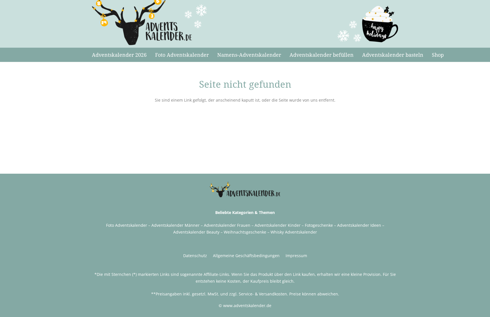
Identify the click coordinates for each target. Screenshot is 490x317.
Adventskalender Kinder (278, 225)
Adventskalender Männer (175, 225)
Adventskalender (353, 225)
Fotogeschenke (319, 225)
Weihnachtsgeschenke (245, 232)
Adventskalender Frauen (227, 225)
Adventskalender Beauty (196, 232)
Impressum (296, 255)
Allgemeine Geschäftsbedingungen (246, 255)
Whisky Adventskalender (294, 232)
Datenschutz (195, 255)
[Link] (150, 22)
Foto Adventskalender (126, 225)
